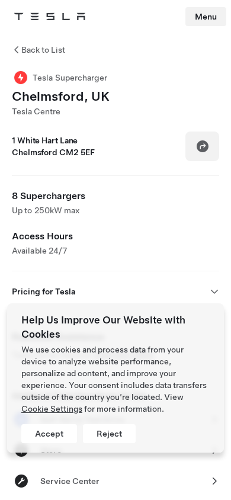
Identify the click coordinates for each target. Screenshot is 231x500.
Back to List (43, 50)
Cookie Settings (51, 409)
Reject (109, 433)
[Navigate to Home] (50, 16)
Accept (49, 433)
